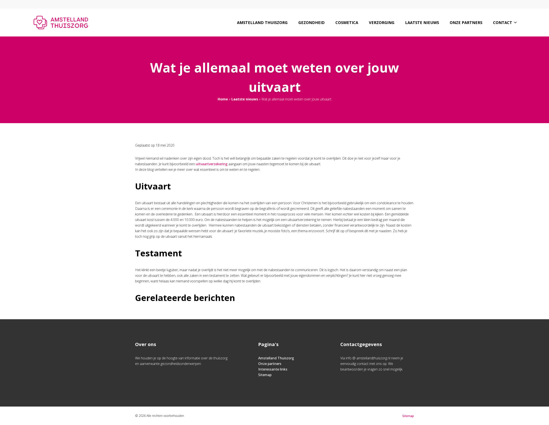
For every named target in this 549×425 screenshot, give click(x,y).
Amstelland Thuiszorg (262, 22)
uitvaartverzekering (212, 164)
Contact (502, 22)
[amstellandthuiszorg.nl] (61, 22)
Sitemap (264, 374)
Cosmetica (346, 22)
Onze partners (466, 22)
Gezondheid (311, 22)
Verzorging (381, 22)
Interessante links (272, 369)
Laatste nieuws (422, 22)
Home (223, 99)
